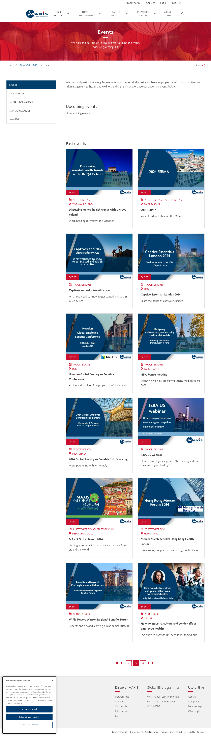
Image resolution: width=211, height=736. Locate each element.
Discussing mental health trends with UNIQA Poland (97, 212)
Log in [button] (163, 2)
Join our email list (20, 110)
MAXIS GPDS (153, 706)
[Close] (52, 680)
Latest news (16, 93)
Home (9, 65)
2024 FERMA (148, 210)
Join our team (122, 711)
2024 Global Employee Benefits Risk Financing (98, 459)
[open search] (182, 14)
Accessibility (189, 732)
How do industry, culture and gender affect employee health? (168, 626)
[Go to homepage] (37, 14)
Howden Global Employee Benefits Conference (91, 376)
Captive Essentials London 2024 (161, 294)
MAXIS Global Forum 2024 (86, 539)
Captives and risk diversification (89, 290)
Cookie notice (151, 732)
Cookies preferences (29, 725)
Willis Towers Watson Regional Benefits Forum (98, 619)
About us (120, 701)
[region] (29, 705)
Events (13, 84)
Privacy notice (133, 2)
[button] (117, 663)
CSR (117, 715)
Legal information (120, 732)
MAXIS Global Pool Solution (161, 701)
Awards (14, 119)
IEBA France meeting (154, 374)
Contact (150, 2)
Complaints (194, 701)
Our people (121, 706)
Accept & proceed (29, 709)
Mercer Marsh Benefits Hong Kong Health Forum (167, 541)
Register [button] (176, 2)
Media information (21, 102)
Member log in (195, 706)
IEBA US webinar (151, 455)
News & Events (28, 65)
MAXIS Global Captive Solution (163, 696)
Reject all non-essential (29, 717)
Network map (122, 696)
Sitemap (201, 732)
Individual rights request (171, 732)
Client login (194, 711)
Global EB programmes (163, 687)
